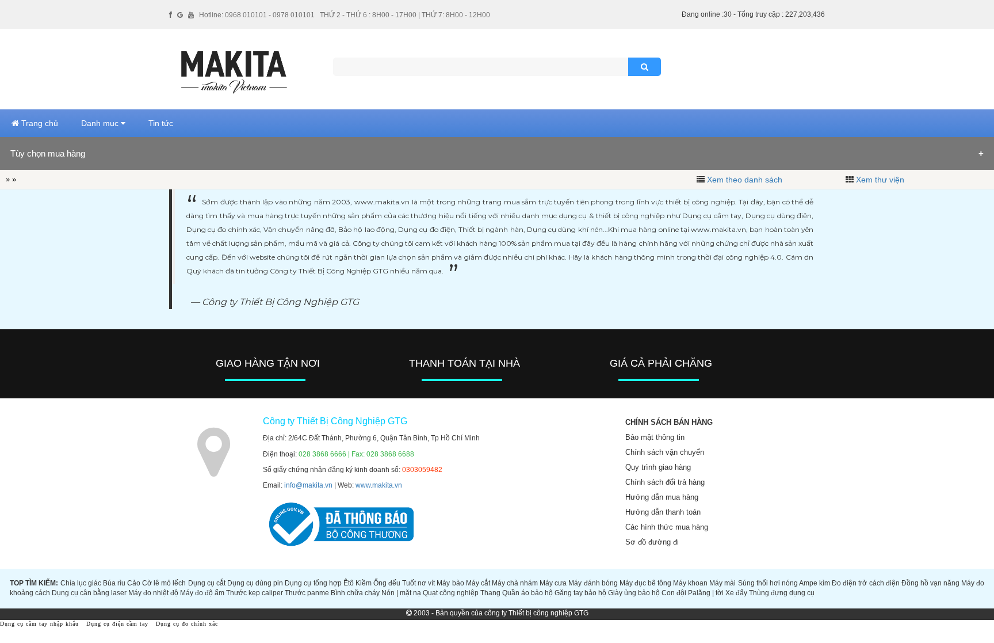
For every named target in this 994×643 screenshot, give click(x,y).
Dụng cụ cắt (206, 583)
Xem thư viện (880, 179)
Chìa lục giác (80, 583)
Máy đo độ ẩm (202, 593)
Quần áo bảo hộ (527, 593)
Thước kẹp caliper (254, 593)
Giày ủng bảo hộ (634, 593)
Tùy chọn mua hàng (47, 153)
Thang (490, 593)
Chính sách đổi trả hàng (665, 482)
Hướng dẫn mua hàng (661, 497)
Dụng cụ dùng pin (255, 583)
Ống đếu (386, 583)
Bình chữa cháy (355, 593)
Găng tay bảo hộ (580, 593)
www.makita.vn (378, 485)
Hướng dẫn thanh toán (663, 512)
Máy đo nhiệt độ (153, 593)
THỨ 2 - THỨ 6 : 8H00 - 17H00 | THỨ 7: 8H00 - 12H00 (405, 15)
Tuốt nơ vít (418, 583)
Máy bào (450, 583)
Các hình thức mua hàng (666, 527)
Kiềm (363, 583)
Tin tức (160, 123)
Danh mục (101, 123)
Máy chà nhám (515, 583)
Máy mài (722, 583)
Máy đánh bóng (592, 583)
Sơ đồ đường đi (652, 542)
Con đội (674, 593)
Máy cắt (478, 583)
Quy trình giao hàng (658, 467)
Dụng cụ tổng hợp (313, 583)
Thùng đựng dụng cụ (782, 593)
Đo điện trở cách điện (865, 583)
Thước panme (307, 593)
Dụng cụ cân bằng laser (89, 593)
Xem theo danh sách (744, 179)
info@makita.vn (308, 485)
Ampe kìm (814, 583)
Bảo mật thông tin (655, 437)
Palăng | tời (706, 593)
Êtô (348, 583)
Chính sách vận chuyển (664, 452)
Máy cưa (553, 583)
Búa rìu (114, 583)
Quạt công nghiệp (451, 593)
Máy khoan (690, 583)
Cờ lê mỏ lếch (164, 583)
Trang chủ (38, 123)
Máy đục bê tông (645, 583)
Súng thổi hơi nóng (768, 583)
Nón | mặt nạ (401, 593)
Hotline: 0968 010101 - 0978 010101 (257, 15)
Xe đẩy (736, 593)
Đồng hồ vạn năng (930, 583)
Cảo (133, 583)
